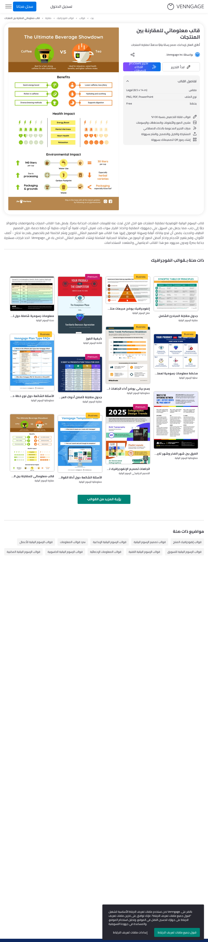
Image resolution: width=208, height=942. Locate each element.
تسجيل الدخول (61, 6)
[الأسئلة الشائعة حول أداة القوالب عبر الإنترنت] (80, 443)
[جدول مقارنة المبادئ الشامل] (176, 294)
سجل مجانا (24, 6)
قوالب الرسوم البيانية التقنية (144, 551)
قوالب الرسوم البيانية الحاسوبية (65, 551)
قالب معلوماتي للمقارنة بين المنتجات (32, 476)
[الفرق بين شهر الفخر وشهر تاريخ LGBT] (176, 420)
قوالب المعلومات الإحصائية (105, 551)
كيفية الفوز (94, 338)
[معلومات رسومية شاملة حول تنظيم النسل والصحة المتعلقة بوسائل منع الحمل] (32, 294)
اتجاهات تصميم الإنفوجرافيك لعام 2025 (128, 469)
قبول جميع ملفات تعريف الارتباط (177, 932)
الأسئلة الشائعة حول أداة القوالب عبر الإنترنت (80, 477)
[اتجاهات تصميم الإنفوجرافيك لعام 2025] (128, 435)
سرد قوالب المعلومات (73, 542)
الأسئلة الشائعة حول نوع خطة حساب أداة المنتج (32, 396)
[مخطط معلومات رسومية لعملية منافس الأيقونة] (176, 351)
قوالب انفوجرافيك (65, 18)
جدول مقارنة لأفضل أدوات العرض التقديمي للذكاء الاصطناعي (80, 397)
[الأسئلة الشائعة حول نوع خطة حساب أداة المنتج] (32, 362)
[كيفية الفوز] (80, 305)
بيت (92, 18)
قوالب (82, 18)
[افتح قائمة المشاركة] (132, 54)
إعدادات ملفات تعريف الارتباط (130, 932)
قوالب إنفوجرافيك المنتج (187, 542)
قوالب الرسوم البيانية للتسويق (184, 551)
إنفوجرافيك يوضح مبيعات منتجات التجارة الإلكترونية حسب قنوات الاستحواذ (128, 309)
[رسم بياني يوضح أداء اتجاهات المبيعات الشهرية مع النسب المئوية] (128, 355)
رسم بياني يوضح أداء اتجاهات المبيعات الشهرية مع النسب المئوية (128, 389)
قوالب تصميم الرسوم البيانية (150, 542)
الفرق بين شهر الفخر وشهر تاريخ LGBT (176, 454)
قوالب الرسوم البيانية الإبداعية (109, 542)
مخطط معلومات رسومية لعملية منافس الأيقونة (176, 373)
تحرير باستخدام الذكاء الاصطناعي (138, 66)
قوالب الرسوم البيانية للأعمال (36, 542)
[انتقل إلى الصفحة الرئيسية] (185, 6)
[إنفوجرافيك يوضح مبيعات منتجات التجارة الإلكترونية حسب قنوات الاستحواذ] (128, 290)
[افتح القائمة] (8, 6)
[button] (181, 66)
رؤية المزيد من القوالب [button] (104, 499)
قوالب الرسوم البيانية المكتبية (23, 551)
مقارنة (48, 18)
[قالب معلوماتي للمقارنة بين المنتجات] (32, 442)
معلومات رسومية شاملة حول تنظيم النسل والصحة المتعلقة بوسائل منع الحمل (32, 316)
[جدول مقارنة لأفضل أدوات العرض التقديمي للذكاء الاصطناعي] (80, 374)
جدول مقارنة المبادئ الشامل (178, 316)
